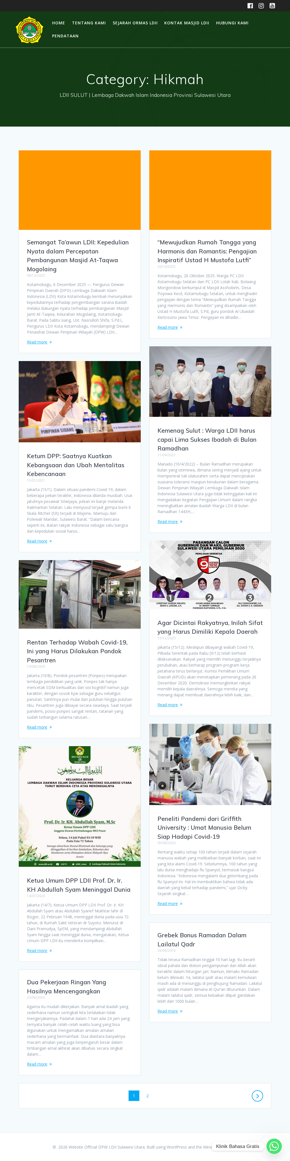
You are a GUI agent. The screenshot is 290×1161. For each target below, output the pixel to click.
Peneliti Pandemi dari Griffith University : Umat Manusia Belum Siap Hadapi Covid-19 (204, 827)
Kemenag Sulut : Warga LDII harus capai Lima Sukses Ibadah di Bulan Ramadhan (207, 439)
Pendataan (65, 36)
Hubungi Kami (232, 22)
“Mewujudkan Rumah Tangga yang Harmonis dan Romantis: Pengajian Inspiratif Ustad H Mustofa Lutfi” (207, 251)
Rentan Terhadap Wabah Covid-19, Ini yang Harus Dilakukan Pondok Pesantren (77, 651)
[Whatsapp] (274, 1146)
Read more (37, 342)
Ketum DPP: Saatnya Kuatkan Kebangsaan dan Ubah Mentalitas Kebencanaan (75, 464)
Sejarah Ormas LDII (135, 22)
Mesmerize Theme (220, 1147)
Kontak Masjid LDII (186, 22)
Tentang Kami (89, 22)
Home (58, 22)
